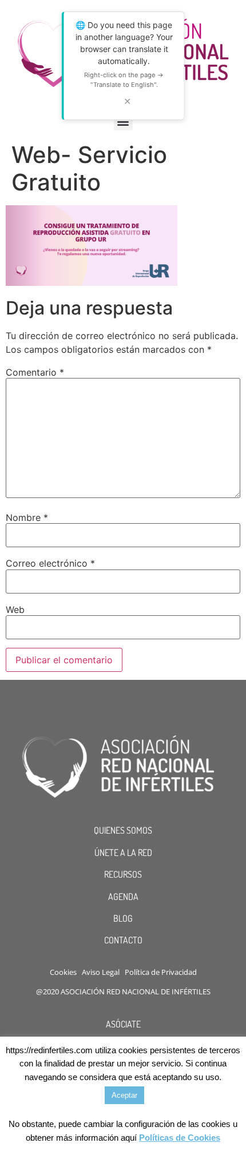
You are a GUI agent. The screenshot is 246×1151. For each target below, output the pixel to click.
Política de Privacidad (161, 972)
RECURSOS (123, 874)
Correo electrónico (50, 563)
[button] (123, 120)
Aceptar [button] (124, 1095)
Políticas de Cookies (179, 1137)
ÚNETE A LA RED (123, 852)
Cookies (63, 972)
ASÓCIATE (123, 1024)
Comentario (35, 372)
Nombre (27, 517)
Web (15, 609)
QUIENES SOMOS (123, 830)
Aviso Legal (100, 972)
